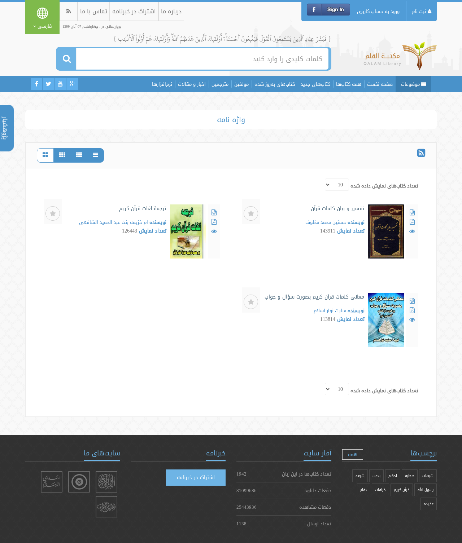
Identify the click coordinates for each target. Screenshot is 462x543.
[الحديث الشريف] (106, 506)
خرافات (380, 489)
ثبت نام (420, 11)
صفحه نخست (380, 84)
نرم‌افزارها (162, 84)
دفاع (363, 489)
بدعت (376, 475)
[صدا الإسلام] (51, 482)
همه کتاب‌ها (348, 84)
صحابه (409, 475)
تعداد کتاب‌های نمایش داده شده (384, 185)
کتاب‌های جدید (315, 84)
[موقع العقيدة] (79, 482)
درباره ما (171, 11)
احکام (392, 475)
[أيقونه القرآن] (106, 482)
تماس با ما (93, 11)
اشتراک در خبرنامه (134, 11)
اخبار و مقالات (192, 84)
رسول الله (425, 489)
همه (352, 454)
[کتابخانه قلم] (400, 59)
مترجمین (220, 84)
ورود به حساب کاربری (378, 11)
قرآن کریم (402, 489)
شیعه (360, 475)
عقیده (428, 503)
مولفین (241, 84)
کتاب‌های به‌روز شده (274, 84)
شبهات (427, 475)
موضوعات (411, 84)
